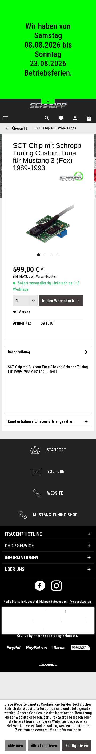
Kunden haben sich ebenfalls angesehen (40, 421)
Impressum (54, 629)
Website (54, 493)
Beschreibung (19, 352)
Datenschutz (74, 620)
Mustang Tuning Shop (55, 514)
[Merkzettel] (61, 117)
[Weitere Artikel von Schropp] (71, 176)
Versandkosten (80, 601)
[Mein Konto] (75, 117)
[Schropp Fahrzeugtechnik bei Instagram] (57, 587)
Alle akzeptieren (44, 746)
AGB (37, 629)
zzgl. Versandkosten (43, 276)
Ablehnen (15, 746)
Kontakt (74, 612)
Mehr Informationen (65, 730)
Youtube (55, 471)
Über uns (56, 612)
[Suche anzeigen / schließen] (47, 117)
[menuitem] (5, 117)
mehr (53, 371)
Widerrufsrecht (47, 620)
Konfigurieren (76, 746)
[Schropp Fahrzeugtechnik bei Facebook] (40, 587)
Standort (55, 449)
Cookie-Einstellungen (27, 612)
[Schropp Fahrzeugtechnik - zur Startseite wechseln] (48, 105)
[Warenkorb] (89, 117)
